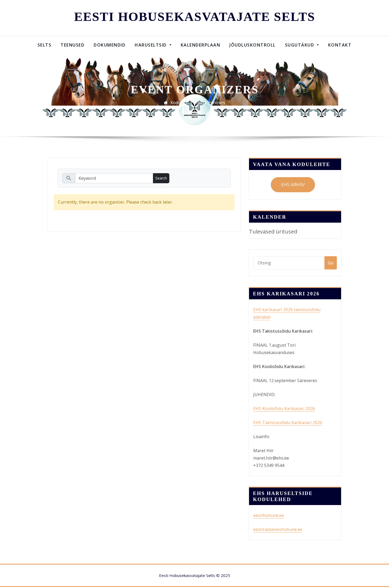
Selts (45, 45)
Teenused (72, 45)
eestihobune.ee (268, 515)
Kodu (175, 103)
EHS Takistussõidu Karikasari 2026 (287, 422)
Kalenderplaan (200, 45)
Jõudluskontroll (252, 45)
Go (330, 263)
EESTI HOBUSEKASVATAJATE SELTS (194, 17)
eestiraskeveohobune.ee (277, 529)
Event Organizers (208, 103)
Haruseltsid (151, 45)
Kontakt (340, 45)
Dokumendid (109, 45)
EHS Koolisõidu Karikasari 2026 (284, 408)
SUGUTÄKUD (300, 45)
